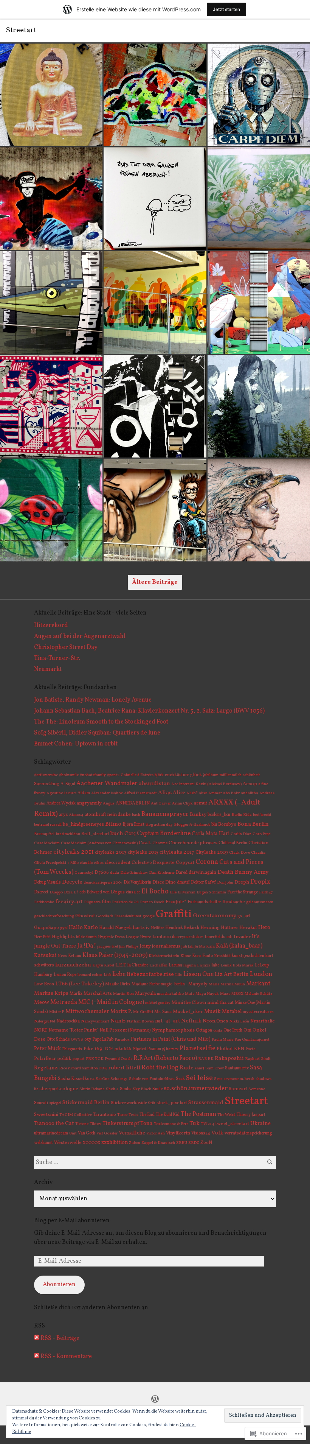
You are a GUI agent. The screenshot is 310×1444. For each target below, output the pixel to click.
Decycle (72, 882)
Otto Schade (58, 1039)
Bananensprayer (165, 814)
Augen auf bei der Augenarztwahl (80, 636)
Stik (151, 1103)
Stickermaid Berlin (86, 1103)
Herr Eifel (42, 937)
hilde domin (86, 937)
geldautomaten (259, 902)
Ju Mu (200, 946)
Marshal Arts (98, 993)
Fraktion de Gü (125, 902)
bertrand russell (48, 825)
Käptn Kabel (103, 965)
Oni (247, 1030)
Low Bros (44, 984)
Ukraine (260, 1123)
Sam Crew (214, 1068)
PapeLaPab (102, 1039)
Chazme (159, 843)
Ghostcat (85, 916)
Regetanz (46, 1068)
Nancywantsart (95, 1021)
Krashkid (222, 956)
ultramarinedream (51, 1133)
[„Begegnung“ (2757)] (259, 198)
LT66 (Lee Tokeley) (79, 984)
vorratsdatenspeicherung (248, 1133)
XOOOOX (91, 1143)
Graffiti (174, 914)
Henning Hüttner (219, 927)
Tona (146, 1124)
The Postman (198, 1114)
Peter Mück (47, 1048)
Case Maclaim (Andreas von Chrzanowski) (99, 843)
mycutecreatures (258, 1012)
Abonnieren (59, 1285)
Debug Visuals (47, 882)
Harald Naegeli (115, 927)
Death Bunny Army (243, 872)
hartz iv (141, 927)
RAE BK (206, 1059)
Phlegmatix (72, 1049)
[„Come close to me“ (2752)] (155, 406)
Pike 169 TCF (98, 1048)
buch (116, 833)
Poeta (250, 1049)
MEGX (237, 994)
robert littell (124, 1068)
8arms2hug (46, 783)
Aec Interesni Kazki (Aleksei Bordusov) (206, 784)
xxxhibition (114, 1142)
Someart (238, 1089)
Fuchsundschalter (204, 902)
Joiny (145, 946)
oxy (87, 1039)
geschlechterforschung (54, 916)
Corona (206, 862)
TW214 (207, 1124)
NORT (40, 1030)
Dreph (241, 882)
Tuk (194, 1123)
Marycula (145, 993)
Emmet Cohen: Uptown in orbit (76, 744)
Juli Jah (187, 946)
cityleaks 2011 (73, 852)
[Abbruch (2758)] (155, 198)
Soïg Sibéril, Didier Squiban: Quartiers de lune (97, 733)
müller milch (231, 775)
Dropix (260, 882)
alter (203, 793)
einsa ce (133, 892)
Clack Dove (239, 853)
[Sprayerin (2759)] (51, 198)
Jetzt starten (226, 9)
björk (159, 775)
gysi (64, 928)
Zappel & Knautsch (158, 1143)
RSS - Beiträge (59, 1338)
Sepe (218, 1079)
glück (196, 775)
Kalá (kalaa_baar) (239, 946)
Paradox (122, 1040)
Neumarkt (48, 669)
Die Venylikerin (137, 882)
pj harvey (170, 1049)
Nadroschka (68, 1021)
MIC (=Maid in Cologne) (111, 1002)
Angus (109, 803)
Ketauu (74, 956)
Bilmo (113, 824)
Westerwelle (68, 1142)
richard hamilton (83, 1068)
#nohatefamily (93, 775)
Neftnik (191, 1021)
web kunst (43, 1143)
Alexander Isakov (107, 793)
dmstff (183, 882)
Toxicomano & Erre (171, 1124)
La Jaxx (204, 965)
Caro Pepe (261, 834)
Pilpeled (139, 1049)
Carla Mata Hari (210, 833)
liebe (119, 974)
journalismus (166, 946)
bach (136, 815)
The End (147, 1115)
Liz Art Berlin (232, 974)
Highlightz (63, 937)
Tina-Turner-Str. (57, 658)
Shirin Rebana (92, 1089)
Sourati (41, 1103)
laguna (189, 965)
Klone (185, 956)
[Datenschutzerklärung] (155, 1399)
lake (215, 965)
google (149, 916)
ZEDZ (193, 1143)
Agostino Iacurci (61, 793)
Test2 (133, 1115)
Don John (225, 882)
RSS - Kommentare (66, 1356)
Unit (73, 1133)
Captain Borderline (164, 833)
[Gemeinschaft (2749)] (155, 510)
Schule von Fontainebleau (152, 1079)
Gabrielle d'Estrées (137, 775)
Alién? (192, 793)
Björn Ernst (133, 825)
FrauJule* (176, 902)
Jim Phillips (128, 946)
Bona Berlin (253, 824)
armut (200, 803)
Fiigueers (92, 902)
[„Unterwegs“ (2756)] (51, 302)
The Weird (226, 1115)
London (261, 974)
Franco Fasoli (152, 902)
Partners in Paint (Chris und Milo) (171, 1039)
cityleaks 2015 (143, 852)
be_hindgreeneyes (83, 824)
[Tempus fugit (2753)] (51, 406)
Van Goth (86, 1133)
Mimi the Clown (189, 1002)
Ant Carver (161, 803)
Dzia (68, 892)
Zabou (134, 1143)
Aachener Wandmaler (107, 783)
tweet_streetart (232, 1123)
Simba (126, 1089)
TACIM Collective (75, 1115)
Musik (212, 1012)
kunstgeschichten (248, 956)
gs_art (243, 916)
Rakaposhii (229, 1058)
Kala (210, 946)
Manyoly (198, 984)
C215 (130, 833)
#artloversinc (46, 775)
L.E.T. (120, 965)
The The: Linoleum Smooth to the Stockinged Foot (101, 722)
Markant (258, 983)
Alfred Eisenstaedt (140, 793)
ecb (82, 892)
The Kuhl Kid (168, 1115)
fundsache (233, 902)
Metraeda (63, 1002)
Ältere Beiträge (155, 582)
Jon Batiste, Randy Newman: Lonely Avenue (93, 700)
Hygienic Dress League (118, 937)
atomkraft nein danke (108, 814)
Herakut (248, 927)
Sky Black (142, 1089)
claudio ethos (92, 863)
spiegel (55, 1103)
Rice (63, 1068)
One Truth (232, 1030)
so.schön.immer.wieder (196, 1089)
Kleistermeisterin (164, 956)
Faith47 (266, 892)
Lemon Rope (65, 975)
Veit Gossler (107, 1133)
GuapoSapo (46, 927)
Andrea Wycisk (61, 803)
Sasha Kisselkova (76, 1078)
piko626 (122, 1049)
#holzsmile (69, 775)
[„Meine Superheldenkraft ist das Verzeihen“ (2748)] (259, 510)
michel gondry (157, 1003)
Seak (180, 1079)
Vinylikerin (178, 1133)
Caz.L (145, 842)
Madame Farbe (146, 984)
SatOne (102, 1079)
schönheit (251, 775)
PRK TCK (95, 1059)
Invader (242, 936)
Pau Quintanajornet (252, 1040)
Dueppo (56, 892)
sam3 (199, 1068)
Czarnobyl (83, 873)
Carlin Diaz (241, 834)
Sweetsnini (46, 1114)
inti (229, 937)
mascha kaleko (170, 994)
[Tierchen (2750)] (51, 510)
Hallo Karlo (83, 927)
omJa (217, 1030)
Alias (165, 793)
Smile (157, 1089)
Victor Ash (155, 1133)
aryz (63, 815)
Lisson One (198, 974)
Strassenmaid (205, 1102)
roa (103, 1068)
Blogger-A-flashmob (192, 825)
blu (214, 825)
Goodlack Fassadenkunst (118, 916)
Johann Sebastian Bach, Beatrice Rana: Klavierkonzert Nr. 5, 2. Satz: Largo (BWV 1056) (149, 711)
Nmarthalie (262, 1021)
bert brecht (262, 815)
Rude (187, 1068)
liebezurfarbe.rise (150, 975)
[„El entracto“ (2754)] (259, 302)
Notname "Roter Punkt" (73, 1030)
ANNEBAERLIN (133, 803)
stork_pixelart (172, 1103)
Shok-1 (112, 1089)
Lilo (178, 975)
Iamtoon (161, 937)
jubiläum (211, 775)
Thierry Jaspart (251, 1115)
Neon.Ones (215, 1021)
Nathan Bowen (140, 1021)
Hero (264, 927)
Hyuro (145, 937)
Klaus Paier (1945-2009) (114, 955)
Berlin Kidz (241, 815)
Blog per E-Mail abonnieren (72, 1221)
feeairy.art (69, 902)
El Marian (186, 892)
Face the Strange (242, 892)
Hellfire (157, 928)
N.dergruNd (44, 1021)
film (106, 902)
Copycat (185, 862)
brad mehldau (68, 834)
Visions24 (200, 1133)
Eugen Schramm (211, 892)
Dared (182, 873)
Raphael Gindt (258, 1059)
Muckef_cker (188, 1011)
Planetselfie (197, 1048)
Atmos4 (76, 815)
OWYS (77, 1040)
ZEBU (181, 1143)
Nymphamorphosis (173, 1030)
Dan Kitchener (162, 873)
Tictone (81, 1124)
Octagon (204, 1030)
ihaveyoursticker (187, 937)
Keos (62, 956)
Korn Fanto (202, 956)
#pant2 (113, 775)
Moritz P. (121, 1011)
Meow (41, 1002)
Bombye (227, 824)
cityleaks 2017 (177, 852)
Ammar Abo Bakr (224, 793)
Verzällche (132, 1133)
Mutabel (232, 1011)
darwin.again (202, 872)
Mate (189, 994)
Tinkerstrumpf (120, 1123)
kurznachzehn (73, 965)
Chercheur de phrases (193, 843)
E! (76, 892)
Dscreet (41, 892)
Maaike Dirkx (117, 984)
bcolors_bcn (219, 815)
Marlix (76, 994)
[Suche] (270, 1162)
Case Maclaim (47, 843)
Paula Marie (222, 1040)
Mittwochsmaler (87, 1011)
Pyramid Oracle (118, 1059)
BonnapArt (44, 834)
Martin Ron (123, 994)
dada (114, 873)
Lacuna (175, 965)
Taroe (122, 1115)
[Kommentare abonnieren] (36, 1356)
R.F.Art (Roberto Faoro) (165, 1058)
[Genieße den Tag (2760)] (259, 95)
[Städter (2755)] (155, 302)
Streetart (21, 30)
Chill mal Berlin (233, 843)
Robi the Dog (159, 1067)
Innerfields (215, 937)
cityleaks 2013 (111, 852)
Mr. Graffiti (143, 1012)
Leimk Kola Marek (237, 965)
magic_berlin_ (174, 984)
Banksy (198, 814)
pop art (79, 1059)
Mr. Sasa (163, 1012)
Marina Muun (232, 984)
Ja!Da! (86, 945)
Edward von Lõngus (106, 892)
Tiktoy (95, 1124)
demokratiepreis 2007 (103, 882)
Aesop (250, 784)
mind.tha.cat (220, 1002)
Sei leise (199, 1078)
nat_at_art (167, 1021)
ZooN (206, 1142)
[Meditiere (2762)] (51, 95)
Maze (225, 994)
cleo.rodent (117, 862)
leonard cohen (90, 975)
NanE (118, 1021)
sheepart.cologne (58, 1089)
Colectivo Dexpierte (153, 862)
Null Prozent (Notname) (125, 1030)
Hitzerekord (51, 625)
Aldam (84, 793)
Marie (214, 984)
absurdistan (154, 784)
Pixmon (154, 1049)
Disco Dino (164, 882)
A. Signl (67, 784)
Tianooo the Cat (54, 1123)
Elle (173, 892)
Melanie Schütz (259, 994)
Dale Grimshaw (134, 873)
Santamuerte (237, 1068)
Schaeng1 (119, 1079)
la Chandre (137, 965)
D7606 (102, 872)
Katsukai (45, 955)
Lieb (107, 975)
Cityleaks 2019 (211, 852)
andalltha (249, 793)
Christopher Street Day (66, 647)
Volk (217, 1133)
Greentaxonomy (214, 916)
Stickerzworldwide (129, 1103)
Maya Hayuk (207, 994)
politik (64, 1058)
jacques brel (107, 946)
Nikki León (239, 1021)
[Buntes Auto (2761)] (155, 95)
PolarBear (45, 1058)
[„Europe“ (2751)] (259, 406)
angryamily (89, 803)
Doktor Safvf (203, 882)
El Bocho (155, 891)
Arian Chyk (182, 803)
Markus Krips (51, 993)
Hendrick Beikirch (182, 928)
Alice (179, 793)
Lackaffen (158, 965)
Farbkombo (44, 902)
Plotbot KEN (230, 1049)
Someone (256, 1089)
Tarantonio (104, 1114)
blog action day (159, 825)
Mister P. (56, 1012)
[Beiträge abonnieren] (36, 1338)
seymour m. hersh (238, 1079)
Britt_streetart (95, 834)
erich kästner (177, 775)
